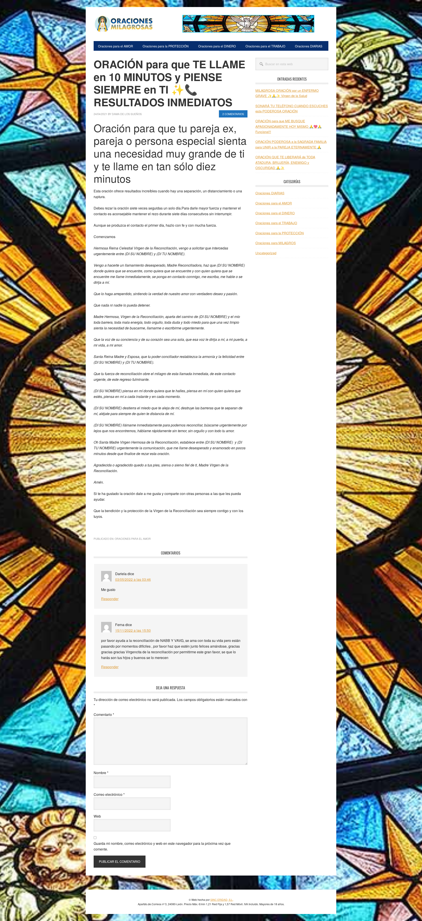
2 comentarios (233, 114)
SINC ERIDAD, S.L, (221, 899)
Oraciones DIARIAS (269, 193)
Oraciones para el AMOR (133, 538)
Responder (109, 598)
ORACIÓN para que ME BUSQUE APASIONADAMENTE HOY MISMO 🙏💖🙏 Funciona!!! (288, 126)
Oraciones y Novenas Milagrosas (123, 24)
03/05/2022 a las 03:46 (133, 579)
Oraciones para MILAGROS (275, 242)
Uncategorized (265, 253)
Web (97, 816)
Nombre (101, 772)
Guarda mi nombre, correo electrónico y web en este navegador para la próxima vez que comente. (162, 846)
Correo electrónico (109, 794)
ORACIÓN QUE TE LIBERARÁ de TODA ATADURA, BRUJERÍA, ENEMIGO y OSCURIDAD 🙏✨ (285, 162)
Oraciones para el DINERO (275, 213)
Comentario (104, 714)
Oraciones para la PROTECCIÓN (279, 233)
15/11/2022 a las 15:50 (133, 630)
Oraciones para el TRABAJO (276, 222)
